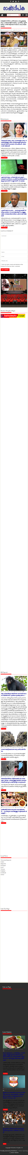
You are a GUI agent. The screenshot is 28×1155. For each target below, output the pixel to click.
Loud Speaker (4, 157)
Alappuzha (3, 863)
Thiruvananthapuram (6, 860)
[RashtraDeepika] (2, 15)
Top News (5, 1073)
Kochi (2, 867)
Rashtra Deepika (18, 30)
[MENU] (26, 15)
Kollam (2, 862)
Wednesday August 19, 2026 (8, 807)
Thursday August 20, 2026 (7, 776)
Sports (4, 1143)
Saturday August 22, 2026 (7, 138)
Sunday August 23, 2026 (9, 1049)
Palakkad (3, 871)
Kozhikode (3, 872)
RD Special (3, 728)
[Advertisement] (14, 332)
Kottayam (3, 865)
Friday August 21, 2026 (7, 747)
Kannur (2, 874)
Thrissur (3, 869)
